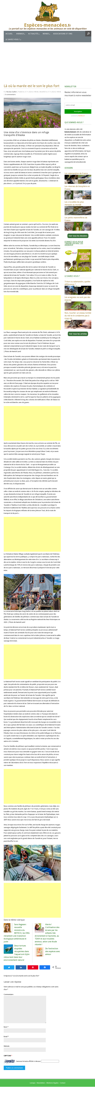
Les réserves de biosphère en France (77, 187)
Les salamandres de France (76, 173)
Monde (46, 34)
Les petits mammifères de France (76, 219)
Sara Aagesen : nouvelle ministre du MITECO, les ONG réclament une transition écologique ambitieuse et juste (17, 933)
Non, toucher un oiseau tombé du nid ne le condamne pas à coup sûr (78, 316)
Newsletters (41, 1083)
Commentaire (8, 994)
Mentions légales (53, 1083)
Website (6, 1046)
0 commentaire (10, 94)
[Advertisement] (47, 60)
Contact (62, 1083)
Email (5, 1036)
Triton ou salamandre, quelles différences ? (77, 283)
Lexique (32, 1083)
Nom (5, 1027)
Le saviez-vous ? (13, 39)
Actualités (33, 34)
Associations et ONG (62, 34)
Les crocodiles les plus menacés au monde (74, 203)
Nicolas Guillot (11, 92)
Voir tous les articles (78, 334)
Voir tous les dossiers (78, 236)
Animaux (20, 34)
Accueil (9, 34)
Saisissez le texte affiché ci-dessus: (28, 1061)
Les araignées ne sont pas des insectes (77, 298)
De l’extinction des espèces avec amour (52, 951)
